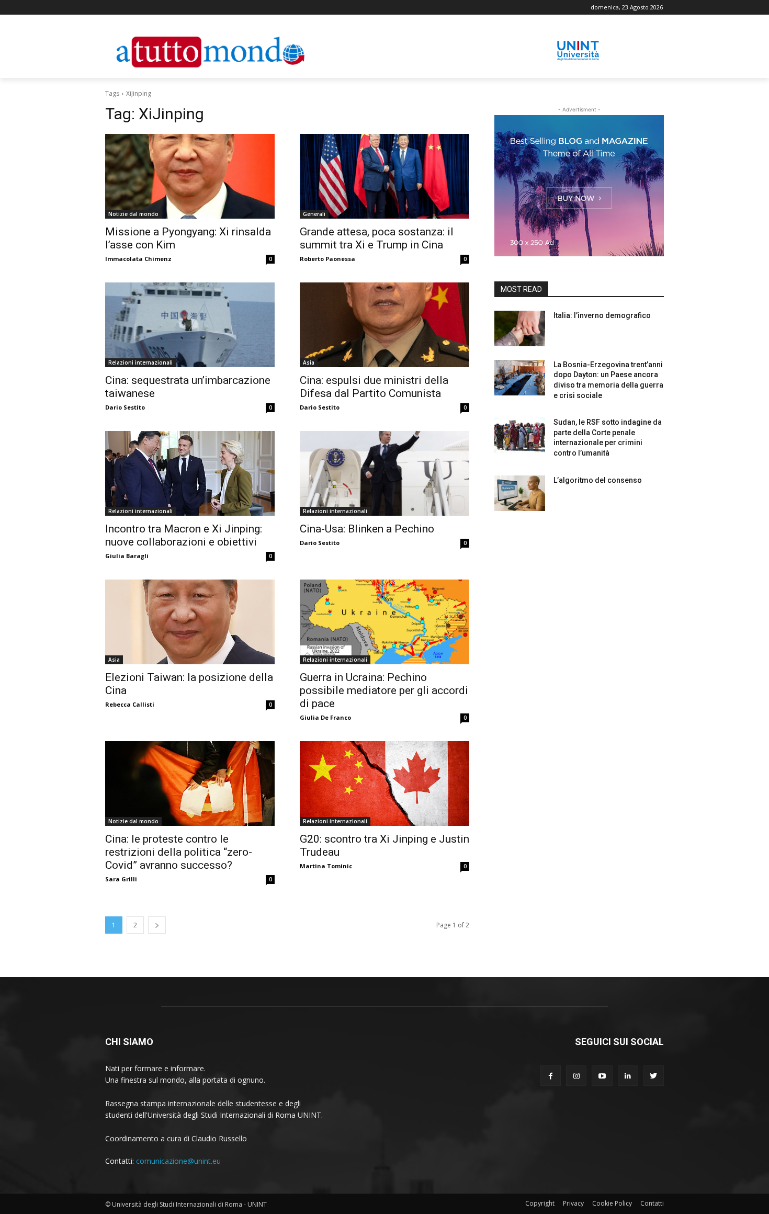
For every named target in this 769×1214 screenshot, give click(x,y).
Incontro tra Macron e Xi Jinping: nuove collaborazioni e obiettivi (183, 535)
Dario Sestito (125, 407)
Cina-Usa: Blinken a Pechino (368, 529)
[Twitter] (653, 1075)
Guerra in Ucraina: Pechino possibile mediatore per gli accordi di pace (384, 690)
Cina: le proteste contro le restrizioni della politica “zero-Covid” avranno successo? (178, 852)
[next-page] (157, 925)
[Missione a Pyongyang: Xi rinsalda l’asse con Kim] (190, 176)
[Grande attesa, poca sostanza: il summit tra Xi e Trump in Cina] (384, 176)
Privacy (573, 1203)
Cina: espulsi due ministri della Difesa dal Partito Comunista (374, 387)
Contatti (652, 1203)
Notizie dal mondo (133, 214)
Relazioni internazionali (140, 362)
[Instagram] (576, 1075)
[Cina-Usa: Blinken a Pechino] (384, 473)
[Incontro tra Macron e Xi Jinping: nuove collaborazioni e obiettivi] (190, 473)
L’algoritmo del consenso (597, 480)
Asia (308, 362)
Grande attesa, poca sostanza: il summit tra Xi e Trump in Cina (377, 238)
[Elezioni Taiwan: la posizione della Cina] (190, 622)
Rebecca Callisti (129, 704)
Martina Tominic (326, 866)
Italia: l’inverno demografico (602, 315)
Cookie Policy (612, 1203)
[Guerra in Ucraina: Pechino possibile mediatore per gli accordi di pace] (384, 622)
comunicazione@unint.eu (178, 1161)
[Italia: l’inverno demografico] (519, 328)
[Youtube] (602, 1075)
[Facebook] (550, 1075)
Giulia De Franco (325, 717)
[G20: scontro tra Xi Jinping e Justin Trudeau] (384, 783)
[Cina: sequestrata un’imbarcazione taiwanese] (190, 324)
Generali (314, 214)
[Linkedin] (628, 1075)
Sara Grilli (121, 879)
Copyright (540, 1203)
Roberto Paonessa (327, 259)
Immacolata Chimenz (138, 259)
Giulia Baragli (127, 556)
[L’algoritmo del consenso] (519, 493)
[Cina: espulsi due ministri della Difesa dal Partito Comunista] (384, 324)
